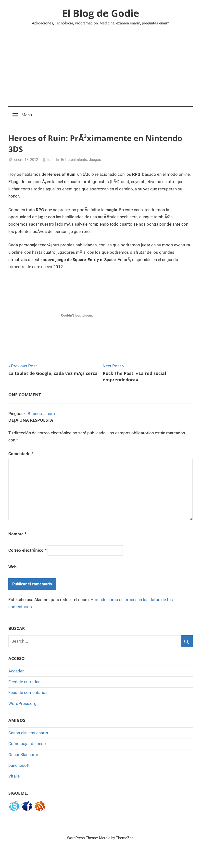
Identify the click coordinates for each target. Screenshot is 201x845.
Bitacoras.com (41, 413)
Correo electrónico (27, 550)
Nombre (17, 533)
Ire (49, 159)
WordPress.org (22, 703)
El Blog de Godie (100, 13)
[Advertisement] (100, 69)
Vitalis (14, 776)
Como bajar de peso (27, 743)
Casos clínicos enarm (28, 732)
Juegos (95, 159)
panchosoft (19, 765)
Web (12, 566)
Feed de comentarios (28, 692)
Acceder (16, 671)
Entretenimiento (74, 159)
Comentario (21, 453)
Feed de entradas (24, 681)
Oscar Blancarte (23, 754)
